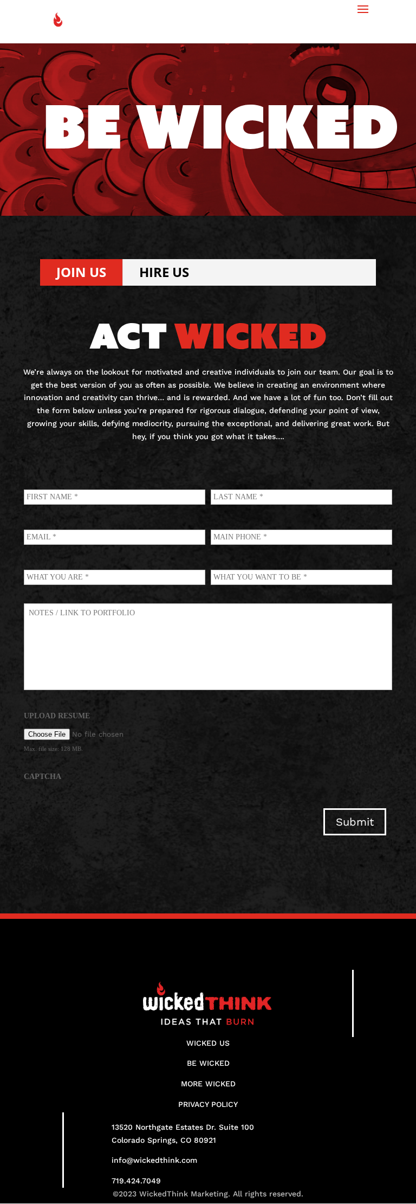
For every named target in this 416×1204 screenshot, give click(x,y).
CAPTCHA (42, 776)
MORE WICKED (208, 1083)
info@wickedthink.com (154, 1160)
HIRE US (164, 272)
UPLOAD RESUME (57, 716)
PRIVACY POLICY (208, 1104)
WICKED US (208, 1043)
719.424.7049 (136, 1180)
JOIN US (81, 272)
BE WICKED (208, 1063)
